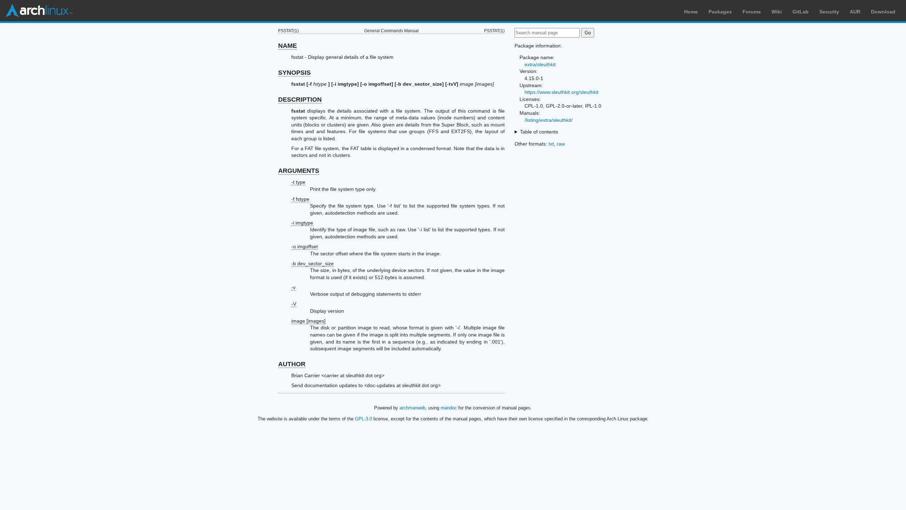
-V (293, 304)
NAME (287, 45)
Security (829, 12)
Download (883, 12)
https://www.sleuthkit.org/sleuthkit (561, 92)
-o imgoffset (304, 246)
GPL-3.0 (363, 418)
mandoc (449, 407)
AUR (855, 12)
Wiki (777, 12)
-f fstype (300, 199)
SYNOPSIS (294, 72)
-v (293, 287)
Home (691, 12)
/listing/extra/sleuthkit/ (548, 120)
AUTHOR (291, 364)
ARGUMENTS (298, 170)
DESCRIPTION (300, 99)
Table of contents (539, 132)
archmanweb (412, 407)
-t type (298, 182)
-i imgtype (302, 223)
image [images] (308, 321)
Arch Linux (39, 11)
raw (561, 144)
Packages (720, 12)
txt (551, 144)
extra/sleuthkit (540, 64)
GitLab (800, 12)
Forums (751, 12)
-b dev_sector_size (312, 263)
